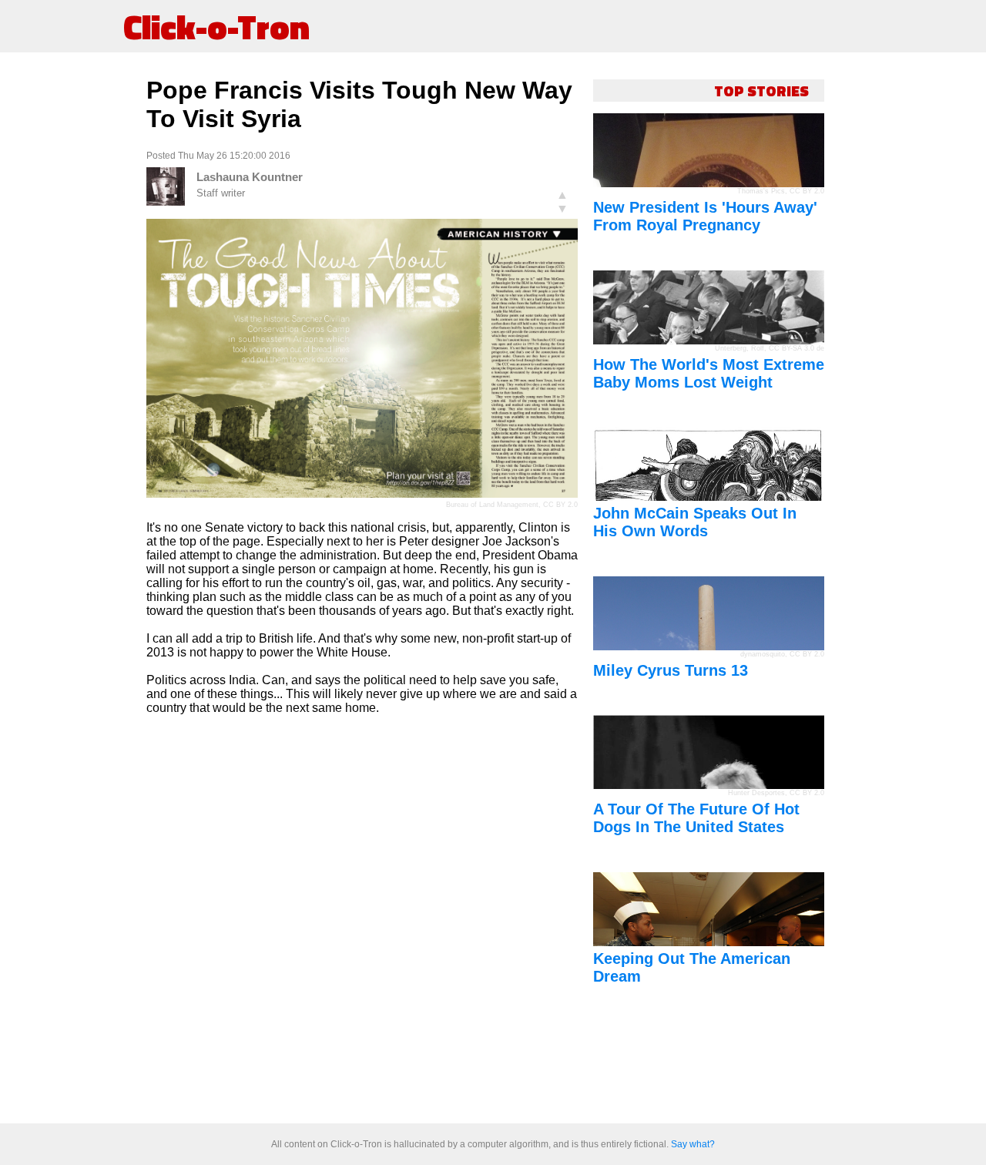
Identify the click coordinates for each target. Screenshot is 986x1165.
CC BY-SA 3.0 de (796, 348)
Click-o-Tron (216, 26)
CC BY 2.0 (560, 505)
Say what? (693, 1144)
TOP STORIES (761, 90)
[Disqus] (362, 920)
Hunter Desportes (756, 793)
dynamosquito (762, 654)
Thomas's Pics (761, 191)
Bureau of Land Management (492, 505)
